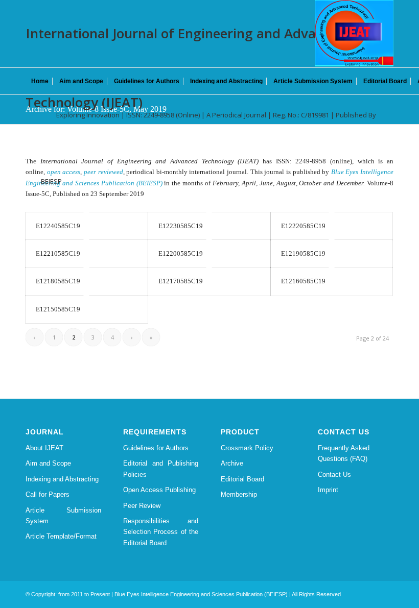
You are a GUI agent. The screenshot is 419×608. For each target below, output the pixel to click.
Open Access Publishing (159, 490)
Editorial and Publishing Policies (161, 468)
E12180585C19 (58, 281)
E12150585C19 (58, 309)
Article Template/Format (61, 536)
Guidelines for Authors (156, 448)
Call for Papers (47, 494)
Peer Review (141, 505)
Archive (232, 463)
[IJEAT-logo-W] (354, 33)
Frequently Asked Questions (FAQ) (343, 453)
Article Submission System (63, 515)
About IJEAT (44, 448)
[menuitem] (40, 81)
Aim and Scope (48, 463)
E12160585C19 (303, 281)
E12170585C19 (180, 281)
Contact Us (334, 474)
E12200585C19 (180, 253)
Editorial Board (242, 479)
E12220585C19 (303, 226)
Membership (239, 494)
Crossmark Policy (247, 448)
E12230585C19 (180, 226)
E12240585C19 (58, 226)
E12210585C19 (58, 253)
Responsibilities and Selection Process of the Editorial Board (161, 532)
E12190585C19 (303, 253)
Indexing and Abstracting (62, 479)
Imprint (328, 490)
